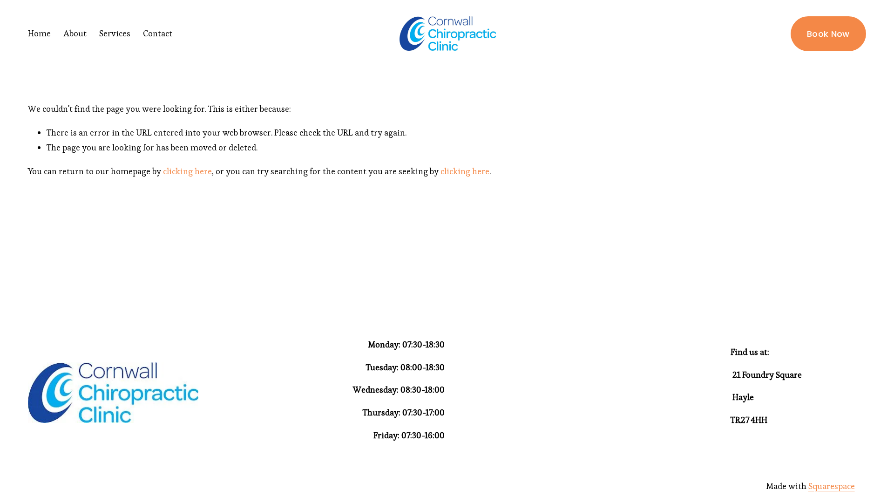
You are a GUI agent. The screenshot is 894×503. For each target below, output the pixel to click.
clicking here (187, 171)
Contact (157, 33)
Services (114, 33)
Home (39, 33)
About (75, 33)
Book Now (828, 34)
